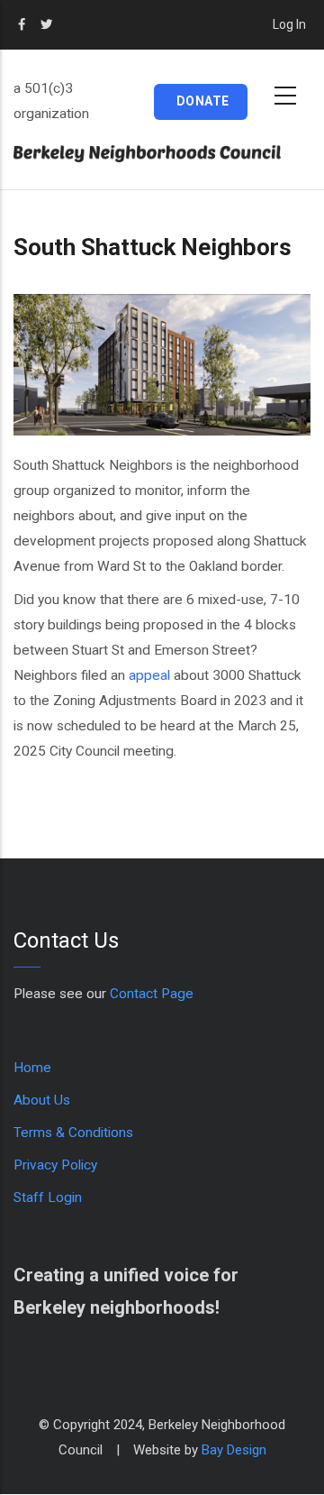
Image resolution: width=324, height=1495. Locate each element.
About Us (42, 1100)
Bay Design (234, 1450)
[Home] (162, 153)
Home (32, 1067)
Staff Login (48, 1197)
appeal (149, 675)
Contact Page (152, 994)
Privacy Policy (55, 1165)
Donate (203, 101)
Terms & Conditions (73, 1132)
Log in (289, 24)
